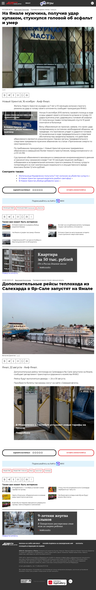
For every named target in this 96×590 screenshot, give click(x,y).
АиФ (4, 90)
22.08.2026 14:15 (7, 280)
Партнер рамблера (39, 581)
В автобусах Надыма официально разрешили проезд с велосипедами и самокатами (29, 503)
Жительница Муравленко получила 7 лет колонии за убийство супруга (53, 176)
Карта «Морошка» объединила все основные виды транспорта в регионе (28, 496)
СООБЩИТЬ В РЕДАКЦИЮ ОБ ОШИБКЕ (31, 546)
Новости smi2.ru (10, 273)
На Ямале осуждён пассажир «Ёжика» (26, 232)
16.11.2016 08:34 (7, 9)
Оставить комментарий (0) (76, 190)
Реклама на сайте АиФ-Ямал (29, 543)
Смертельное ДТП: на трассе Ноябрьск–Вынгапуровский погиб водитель (27, 241)
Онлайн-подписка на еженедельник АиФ (58, 543)
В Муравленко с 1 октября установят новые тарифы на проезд (51, 426)
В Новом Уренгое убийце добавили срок (39, 181)
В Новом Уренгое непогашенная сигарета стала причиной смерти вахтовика (73, 233)
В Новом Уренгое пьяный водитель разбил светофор (45, 178)
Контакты (79, 543)
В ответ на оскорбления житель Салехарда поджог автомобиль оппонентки (74, 226)
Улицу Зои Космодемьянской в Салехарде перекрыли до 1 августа (73, 488)
